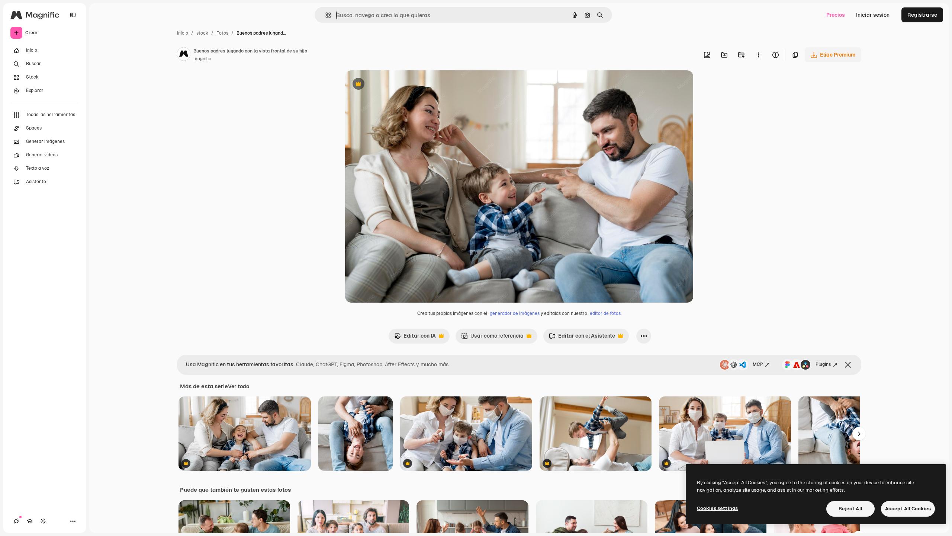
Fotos (222, 33)
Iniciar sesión (873, 15)
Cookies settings (717, 508)
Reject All (850, 508)
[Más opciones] (758, 54)
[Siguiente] (859, 433)
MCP (758, 364)
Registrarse (922, 15)
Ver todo (238, 386)
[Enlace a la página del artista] (183, 55)
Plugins (823, 364)
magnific (202, 59)
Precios (835, 15)
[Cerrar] (847, 364)
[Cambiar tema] (43, 521)
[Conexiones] (16, 521)
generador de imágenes (515, 313)
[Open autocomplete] (325, 15)
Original (392, 84)
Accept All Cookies (908, 508)
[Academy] (30, 521)
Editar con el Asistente (582, 337)
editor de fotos (605, 313)
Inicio (182, 33)
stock (202, 33)
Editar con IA (415, 337)
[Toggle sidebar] (73, 15)
